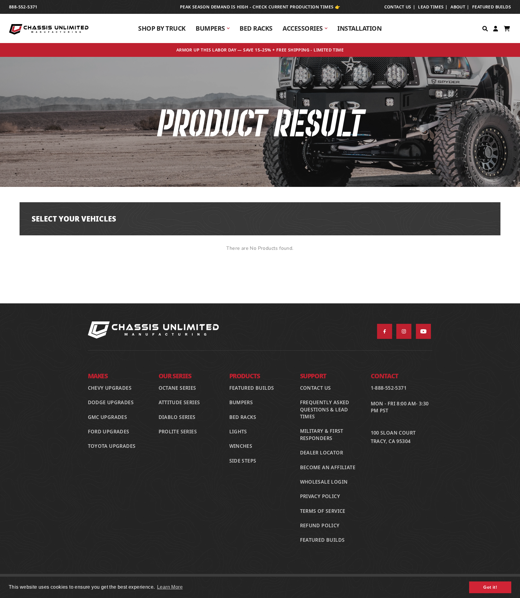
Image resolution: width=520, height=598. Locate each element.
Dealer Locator (321, 452)
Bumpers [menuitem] (210, 28)
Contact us (397, 7)
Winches (240, 446)
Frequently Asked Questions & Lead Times (324, 409)
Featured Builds (491, 7)
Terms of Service (322, 511)
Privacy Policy (320, 496)
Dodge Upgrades (111, 402)
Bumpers (241, 402)
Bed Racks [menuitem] (256, 28)
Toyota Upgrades (112, 446)
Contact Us (315, 388)
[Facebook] (384, 331)
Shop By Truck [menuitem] (162, 28)
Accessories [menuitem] (303, 28)
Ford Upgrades (108, 431)
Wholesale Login (324, 482)
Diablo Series (177, 417)
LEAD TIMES (431, 7)
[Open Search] (485, 28)
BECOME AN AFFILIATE (328, 467)
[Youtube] (423, 331)
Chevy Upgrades (110, 388)
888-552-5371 (23, 7)
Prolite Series (178, 431)
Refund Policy (320, 525)
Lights (238, 431)
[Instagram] (403, 331)
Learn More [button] (170, 587)
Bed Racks (242, 417)
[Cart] (507, 28)
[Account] (496, 28)
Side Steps (242, 460)
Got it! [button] (490, 587)
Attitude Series (179, 402)
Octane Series (177, 388)
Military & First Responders (321, 434)
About (457, 7)
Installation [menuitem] (359, 28)
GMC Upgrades (107, 417)
